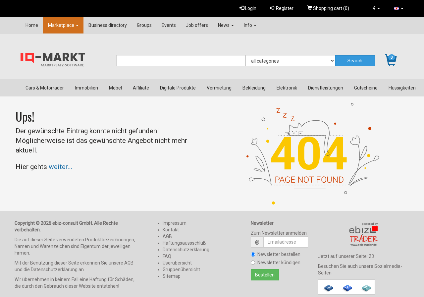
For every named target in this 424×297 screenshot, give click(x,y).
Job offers (197, 25)
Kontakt (171, 229)
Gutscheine (366, 87)
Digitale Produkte (178, 87)
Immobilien (86, 87)
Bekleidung (254, 87)
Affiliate (141, 87)
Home (32, 25)
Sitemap (172, 276)
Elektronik (287, 87)
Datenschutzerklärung (186, 249)
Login (250, 8)
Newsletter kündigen (278, 262)
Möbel (115, 87)
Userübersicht (177, 263)
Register (284, 8)
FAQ (167, 256)
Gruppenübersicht (181, 269)
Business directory (107, 25)
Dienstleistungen (325, 87)
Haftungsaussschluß (184, 243)
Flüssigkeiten (402, 87)
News (224, 25)
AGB (167, 236)
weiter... (61, 167)
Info (248, 25)
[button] (376, 8)
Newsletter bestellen (278, 254)
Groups (144, 25)
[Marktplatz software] (363, 234)
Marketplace (61, 25)
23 (371, 256)
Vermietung (219, 87)
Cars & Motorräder (45, 87)
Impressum (174, 223)
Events (169, 25)
